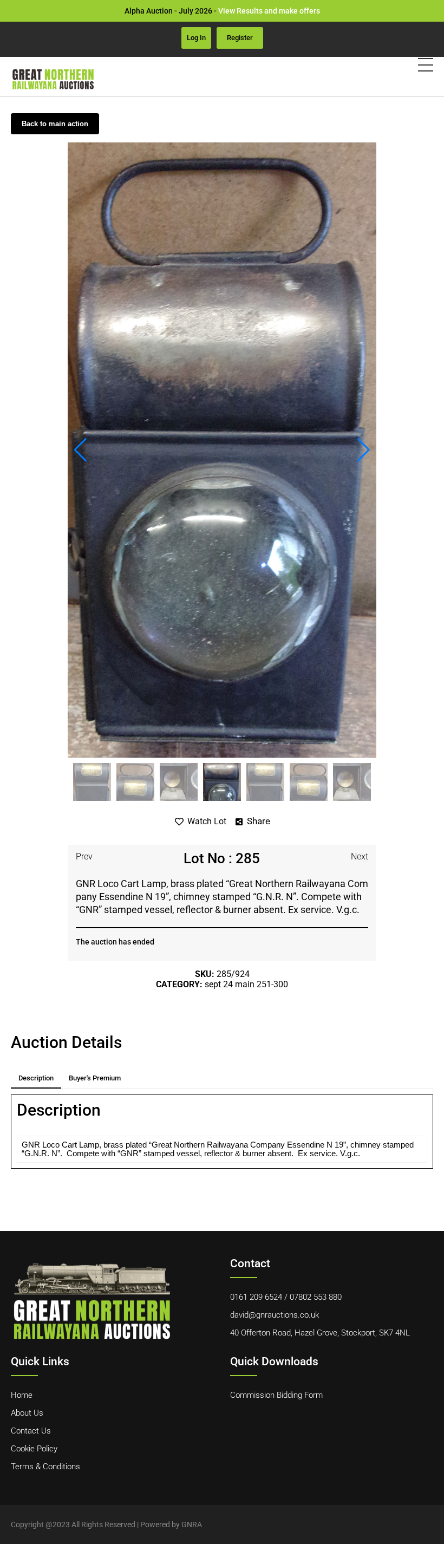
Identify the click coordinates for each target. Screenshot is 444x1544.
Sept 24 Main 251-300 (246, 984)
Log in (196, 38)
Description (36, 1078)
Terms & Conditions (45, 1466)
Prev (84, 856)
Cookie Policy (34, 1449)
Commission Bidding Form (276, 1395)
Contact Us (31, 1431)
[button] (80, 450)
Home (21, 1395)
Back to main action (55, 124)
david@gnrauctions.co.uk (274, 1315)
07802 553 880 (316, 1297)
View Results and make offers (269, 10)
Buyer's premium (95, 1078)
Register (240, 38)
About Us (27, 1413)
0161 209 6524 (256, 1297)
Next (359, 856)
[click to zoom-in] (222, 450)
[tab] (36, 1078)
